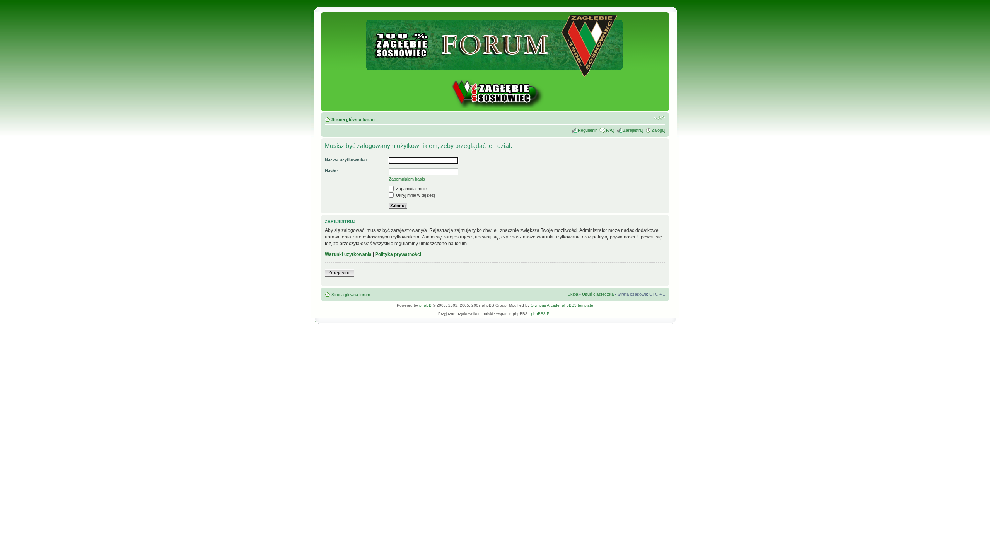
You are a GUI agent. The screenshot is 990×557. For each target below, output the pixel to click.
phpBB (425, 305)
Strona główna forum (353, 119)
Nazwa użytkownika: (346, 159)
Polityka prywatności (398, 254)
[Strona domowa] (495, 107)
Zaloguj (658, 130)
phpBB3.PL (541, 314)
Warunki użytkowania (348, 254)
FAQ (610, 130)
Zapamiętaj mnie (411, 188)
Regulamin (587, 130)
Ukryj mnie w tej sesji (415, 195)
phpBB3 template (577, 305)
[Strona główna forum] (495, 74)
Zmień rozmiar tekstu (659, 117)
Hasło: (331, 171)
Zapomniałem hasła (407, 179)
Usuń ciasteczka (598, 294)
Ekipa (573, 294)
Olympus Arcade (545, 305)
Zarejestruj (633, 130)
